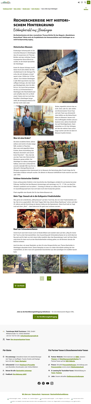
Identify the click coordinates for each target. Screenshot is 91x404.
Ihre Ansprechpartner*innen (20, 339)
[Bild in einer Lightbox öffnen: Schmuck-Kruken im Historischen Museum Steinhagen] (57, 154)
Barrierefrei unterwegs (24, 371)
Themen (54, 359)
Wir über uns (26, 394)
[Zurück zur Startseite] (6, 2)
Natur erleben (17, 8)
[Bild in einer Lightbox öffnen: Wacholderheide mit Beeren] (46, 264)
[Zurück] (42, 278)
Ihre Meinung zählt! (19, 374)
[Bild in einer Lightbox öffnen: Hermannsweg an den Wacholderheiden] (17, 264)
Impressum (45, 394)
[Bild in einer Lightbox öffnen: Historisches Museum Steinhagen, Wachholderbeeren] (57, 76)
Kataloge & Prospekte (27, 365)
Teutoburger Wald (7, 8)
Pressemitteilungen (69, 365)
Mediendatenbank (77, 367)
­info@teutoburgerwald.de (29, 336)
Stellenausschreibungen (75, 376)
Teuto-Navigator (20, 361)
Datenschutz (36, 394)
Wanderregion (26, 8)
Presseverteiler (56, 367)
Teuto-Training (56, 373)
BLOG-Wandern (36, 8)
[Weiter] (49, 278)
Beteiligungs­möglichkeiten (69, 359)
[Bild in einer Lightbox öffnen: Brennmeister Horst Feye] (33, 120)
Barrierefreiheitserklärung (59, 394)
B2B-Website (70, 361)
